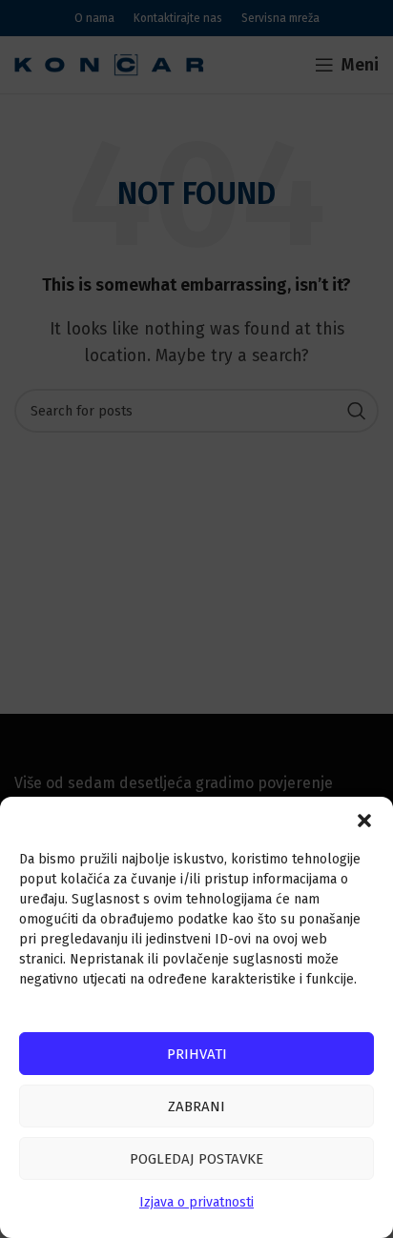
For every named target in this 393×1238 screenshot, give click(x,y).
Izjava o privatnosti (196, 1202)
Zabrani (196, 1106)
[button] (364, 820)
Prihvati (197, 1054)
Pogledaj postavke (196, 1158)
